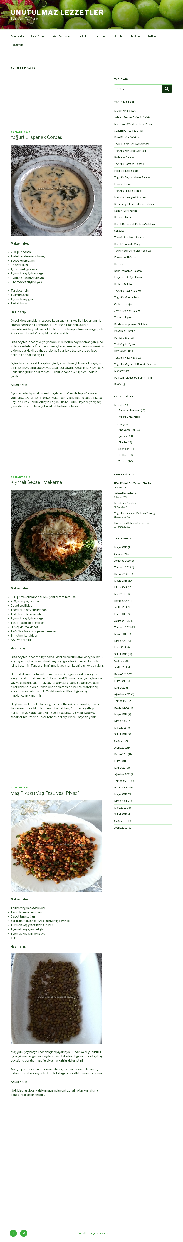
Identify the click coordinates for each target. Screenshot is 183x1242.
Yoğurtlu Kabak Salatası (128, 357)
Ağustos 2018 (122, 560)
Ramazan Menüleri (129, 410)
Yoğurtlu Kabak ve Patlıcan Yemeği (134, 513)
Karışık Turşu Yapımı (125, 210)
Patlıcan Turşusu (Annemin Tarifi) (133, 377)
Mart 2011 (120, 807)
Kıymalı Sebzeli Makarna (36, 482)
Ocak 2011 (120, 820)
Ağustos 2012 (122, 694)
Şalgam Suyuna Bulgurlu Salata (132, 117)
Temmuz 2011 (122, 780)
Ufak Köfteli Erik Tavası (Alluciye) (133, 483)
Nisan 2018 (120, 587)
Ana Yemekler (62, 35)
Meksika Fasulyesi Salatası (130, 197)
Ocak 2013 (120, 660)
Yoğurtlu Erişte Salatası (128, 190)
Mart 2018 (120, 594)
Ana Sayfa (17, 35)
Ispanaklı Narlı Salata (126, 170)
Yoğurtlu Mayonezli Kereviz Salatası (135, 364)
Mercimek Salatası (125, 110)
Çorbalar (83, 35)
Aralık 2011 (120, 747)
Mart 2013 (120, 647)
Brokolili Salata (123, 284)
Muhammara (121, 370)
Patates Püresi (123, 217)
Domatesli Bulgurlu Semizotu (131, 523)
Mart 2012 (120, 727)
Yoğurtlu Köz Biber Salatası (130, 150)
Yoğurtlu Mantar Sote (127, 297)
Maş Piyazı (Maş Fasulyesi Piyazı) (45, 793)
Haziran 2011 (121, 787)
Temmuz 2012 (122, 700)
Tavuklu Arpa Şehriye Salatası (131, 143)
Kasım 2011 (121, 754)
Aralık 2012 (120, 667)
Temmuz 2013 (122, 627)
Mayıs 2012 (120, 714)
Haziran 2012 (121, 707)
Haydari (118, 264)
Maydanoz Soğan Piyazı (128, 277)
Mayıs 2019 (121, 547)
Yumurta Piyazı (123, 317)
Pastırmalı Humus (124, 330)
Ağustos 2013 (122, 620)
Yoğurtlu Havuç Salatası (128, 290)
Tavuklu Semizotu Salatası (129, 237)
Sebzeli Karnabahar (125, 493)
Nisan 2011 (120, 800)
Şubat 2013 (120, 654)
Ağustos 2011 (122, 774)
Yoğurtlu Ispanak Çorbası (36, 137)
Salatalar (118, 35)
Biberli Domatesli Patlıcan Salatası (134, 224)
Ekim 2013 (120, 614)
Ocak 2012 (120, 740)
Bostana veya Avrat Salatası (131, 324)
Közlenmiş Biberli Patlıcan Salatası (134, 204)
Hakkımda (17, 44)
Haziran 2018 (121, 574)
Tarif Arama (38, 35)
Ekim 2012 (120, 680)
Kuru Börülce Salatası (127, 137)
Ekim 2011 (120, 760)
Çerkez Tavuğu (123, 304)
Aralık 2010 (120, 827)
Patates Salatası (124, 337)
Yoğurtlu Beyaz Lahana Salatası (132, 177)
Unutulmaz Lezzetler (57, 12)
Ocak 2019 (120, 554)
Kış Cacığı (119, 384)
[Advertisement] (57, 104)
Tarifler (118, 424)
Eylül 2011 (119, 767)
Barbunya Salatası (124, 157)
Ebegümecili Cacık (125, 257)
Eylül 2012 (120, 687)
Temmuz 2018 (122, 567)
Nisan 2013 (120, 640)
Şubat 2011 (120, 814)
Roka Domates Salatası (128, 270)
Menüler (119, 405)
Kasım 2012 (121, 674)
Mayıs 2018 (121, 580)
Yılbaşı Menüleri (127, 416)
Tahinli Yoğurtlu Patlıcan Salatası (133, 250)
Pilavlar (100, 35)
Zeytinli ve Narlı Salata (127, 310)
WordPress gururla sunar (93, 1233)
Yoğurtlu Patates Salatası (129, 163)
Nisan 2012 (120, 720)
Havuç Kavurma (123, 350)
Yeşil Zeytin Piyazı (124, 344)
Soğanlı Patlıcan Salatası (128, 130)
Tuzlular (135, 35)
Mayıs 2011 (120, 794)
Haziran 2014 (121, 600)
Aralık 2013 (120, 607)
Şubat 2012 (120, 734)
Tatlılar (152, 35)
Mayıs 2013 (120, 634)
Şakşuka (119, 230)
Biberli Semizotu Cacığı (127, 244)
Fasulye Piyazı (122, 184)
